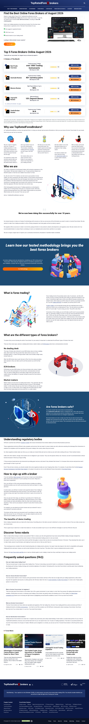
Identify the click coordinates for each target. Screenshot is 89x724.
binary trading (50, 305)
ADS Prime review (69, 708)
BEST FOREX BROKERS (12, 8)
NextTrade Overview (14, 67)
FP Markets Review (23, 710)
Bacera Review (62, 710)
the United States (66, 469)
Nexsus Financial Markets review (26, 712)
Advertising (71, 721)
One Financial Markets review (25, 706)
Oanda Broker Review (15, 111)
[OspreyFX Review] (7, 100)
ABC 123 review (64, 706)
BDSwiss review (73, 706)
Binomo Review (15, 88)
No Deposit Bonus (8, 710)
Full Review (76, 68)
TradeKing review (43, 710)
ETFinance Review (50, 704)
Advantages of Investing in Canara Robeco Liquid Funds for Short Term (13, 652)
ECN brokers (46, 344)
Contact (83, 721)
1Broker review (22, 704)
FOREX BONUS (41, 8)
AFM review (44, 712)
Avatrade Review (16, 78)
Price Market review (39, 708)
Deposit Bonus (7, 708)
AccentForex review (53, 712)
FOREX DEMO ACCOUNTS (59, 8)
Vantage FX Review (38, 706)
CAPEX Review (56, 706)
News (27, 647)
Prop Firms (6, 712)
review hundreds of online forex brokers (58, 579)
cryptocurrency (24, 607)
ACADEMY (70, 8)
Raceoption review (49, 708)
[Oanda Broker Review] (7, 113)
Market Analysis (8, 647)
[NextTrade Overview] (7, 68)
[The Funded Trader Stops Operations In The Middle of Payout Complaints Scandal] (34, 641)
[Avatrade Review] (7, 79)
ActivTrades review (59, 708)
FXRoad (29, 704)
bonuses (32, 149)
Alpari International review (38, 704)
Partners (78, 721)
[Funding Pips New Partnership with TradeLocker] (75, 641)
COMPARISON (49, 8)
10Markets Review (59, 704)
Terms (54, 721)
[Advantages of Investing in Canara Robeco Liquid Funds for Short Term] (13, 641)
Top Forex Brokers (8, 706)
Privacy (49, 721)
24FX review (30, 708)
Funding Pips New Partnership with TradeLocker (72, 652)
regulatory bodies (25, 442)
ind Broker (10, 44)
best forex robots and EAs (17, 552)
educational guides (61, 156)
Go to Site (76, 65)
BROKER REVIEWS (23, 8)
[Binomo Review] (7, 89)
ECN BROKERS (32, 8)
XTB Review (38, 712)
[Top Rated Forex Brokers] (44, 3)
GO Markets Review (77, 704)
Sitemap (65, 721)
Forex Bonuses (7, 704)
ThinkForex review (53, 710)
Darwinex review (22, 708)
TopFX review (68, 704)
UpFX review (69, 710)
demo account (17, 477)
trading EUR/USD (57, 302)
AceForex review (47, 706)
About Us (60, 721)
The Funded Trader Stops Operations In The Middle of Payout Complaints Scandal (33, 653)
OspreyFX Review (13, 98)
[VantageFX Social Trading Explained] (55, 639)
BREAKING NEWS (78, 8)
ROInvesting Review (33, 710)
